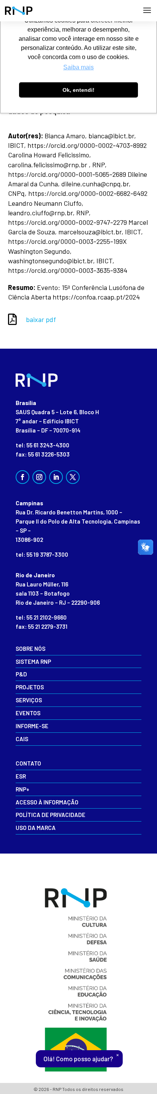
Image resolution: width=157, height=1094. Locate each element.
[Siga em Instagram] (39, 477)
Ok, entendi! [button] (78, 90)
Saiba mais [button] (78, 67)
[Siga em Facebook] (22, 477)
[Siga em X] (73, 477)
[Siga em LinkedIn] (56, 477)
